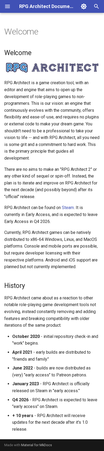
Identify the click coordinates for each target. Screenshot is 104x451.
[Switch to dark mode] (83, 6)
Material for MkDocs (36, 445)
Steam (68, 207)
